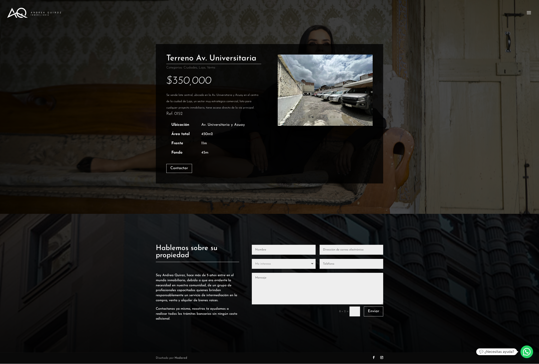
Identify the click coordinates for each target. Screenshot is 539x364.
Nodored (181, 358)
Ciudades (190, 67)
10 (341, 117)
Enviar (373, 311)
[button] (526, 351)
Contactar (179, 168)
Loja (202, 67)
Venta (211, 67)
